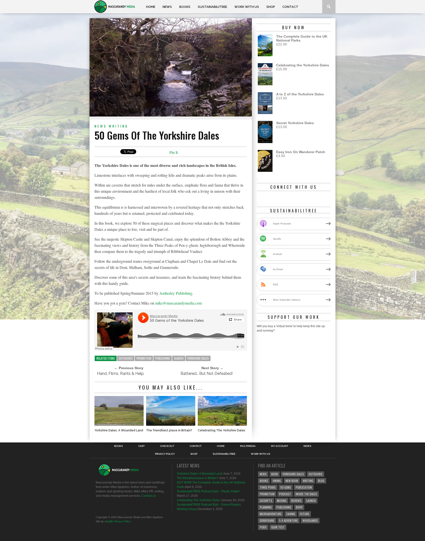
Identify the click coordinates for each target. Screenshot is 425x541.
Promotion (144, 358)
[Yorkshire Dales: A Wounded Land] (119, 424)
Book (274, 474)
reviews (296, 500)
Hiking (277, 481)
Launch (311, 500)
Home (150, 7)
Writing (118, 126)
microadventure (271, 514)
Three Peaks (268, 487)
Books (184, 7)
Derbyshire (267, 520)
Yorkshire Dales (198, 358)
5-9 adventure (288, 520)
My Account (279, 446)
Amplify (109, 521)
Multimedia (248, 446)
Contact (290, 7)
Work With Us (246, 7)
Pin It (173, 152)
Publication (304, 487)
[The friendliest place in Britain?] (170, 424)
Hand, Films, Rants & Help (120, 373)
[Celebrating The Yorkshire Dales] (222, 424)
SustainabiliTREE (212, 7)
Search (178, 358)
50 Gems (285, 487)
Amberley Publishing (175, 293)
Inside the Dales (306, 494)
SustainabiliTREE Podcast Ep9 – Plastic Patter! (208, 491)
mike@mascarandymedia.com (178, 303)
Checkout (167, 446)
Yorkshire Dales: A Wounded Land (118, 430)
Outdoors (126, 358)
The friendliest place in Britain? (169, 430)
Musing (282, 500)
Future (304, 514)
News (167, 7)
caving (290, 514)
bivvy (299, 507)
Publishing (162, 358)
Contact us (149, 495)
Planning (266, 507)
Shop (270, 7)
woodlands (310, 520)
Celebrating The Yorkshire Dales (221, 430)
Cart (141, 446)
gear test (278, 527)
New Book (292, 481)
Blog (321, 481)
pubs (263, 527)
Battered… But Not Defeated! (207, 373)
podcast (285, 494)
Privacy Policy (165, 454)
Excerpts (266, 500)
